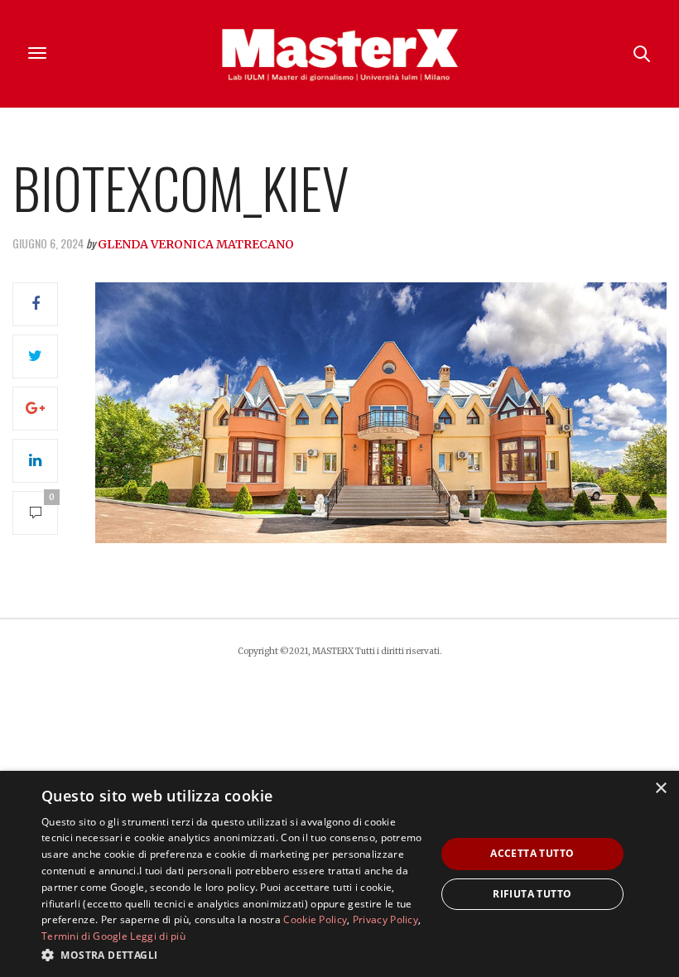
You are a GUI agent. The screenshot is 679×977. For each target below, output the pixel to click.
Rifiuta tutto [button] (532, 894)
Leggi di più (157, 936)
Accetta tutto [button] (532, 853)
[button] (232, 955)
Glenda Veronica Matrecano (196, 244)
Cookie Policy (315, 919)
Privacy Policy (385, 919)
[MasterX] (339, 54)
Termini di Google (84, 936)
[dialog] (339, 874)
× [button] (660, 788)
